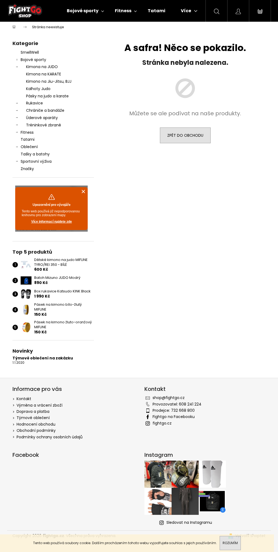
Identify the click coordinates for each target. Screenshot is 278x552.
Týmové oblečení (33, 417)
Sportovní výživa (36, 161)
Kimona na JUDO (42, 66)
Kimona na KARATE (43, 74)
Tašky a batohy (35, 154)
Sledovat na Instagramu (189, 522)
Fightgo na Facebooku (174, 416)
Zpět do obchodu (185, 135)
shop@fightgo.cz (169, 397)
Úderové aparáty (42, 117)
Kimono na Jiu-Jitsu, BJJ (48, 81)
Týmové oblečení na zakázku (42, 358)
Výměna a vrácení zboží (39, 405)
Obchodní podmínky (36, 430)
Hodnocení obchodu (36, 424)
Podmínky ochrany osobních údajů (50, 437)
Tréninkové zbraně (43, 125)
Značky (27, 168)
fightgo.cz (162, 423)
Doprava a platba (33, 411)
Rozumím (230, 543)
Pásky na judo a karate (47, 96)
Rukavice (34, 103)
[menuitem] (85, 11)
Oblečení (29, 146)
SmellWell (30, 52)
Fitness (27, 132)
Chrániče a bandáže (45, 110)
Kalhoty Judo (38, 88)
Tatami (27, 139)
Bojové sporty (33, 59)
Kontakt (24, 398)
